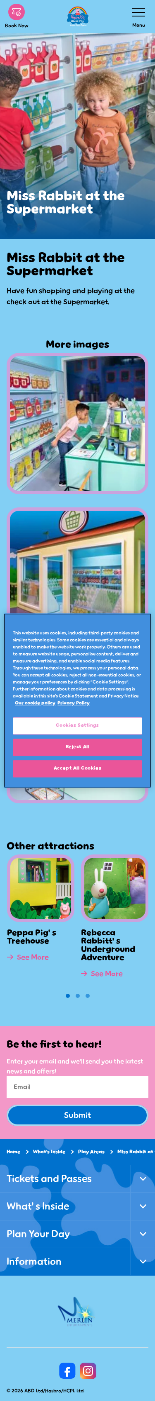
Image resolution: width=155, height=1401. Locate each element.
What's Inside (49, 1151)
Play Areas (91, 1151)
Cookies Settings (77, 725)
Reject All (78, 747)
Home (13, 1151)
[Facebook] (67, 1371)
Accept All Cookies (77, 768)
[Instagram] (88, 1371)
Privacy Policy (73, 703)
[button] (68, 996)
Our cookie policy (35, 703)
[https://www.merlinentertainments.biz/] (77, 1311)
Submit (77, 1115)
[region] (77, 700)
